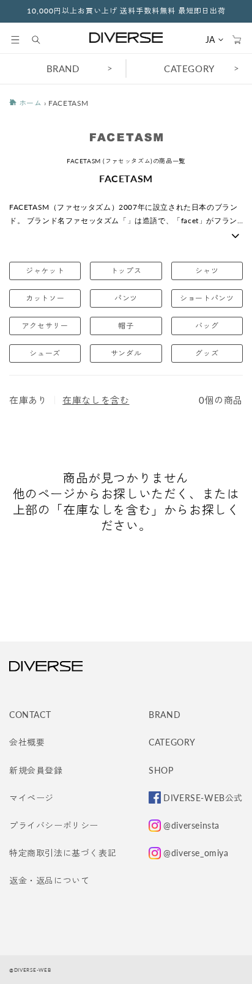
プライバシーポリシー (53, 825)
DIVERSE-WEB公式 (203, 798)
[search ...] (42, 39)
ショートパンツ (207, 298)
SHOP (161, 770)
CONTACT (30, 714)
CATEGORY (189, 68)
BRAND (63, 68)
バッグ (206, 325)
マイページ (31, 798)
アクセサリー (45, 325)
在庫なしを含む (95, 399)
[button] (15, 39)
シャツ (206, 270)
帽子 (125, 325)
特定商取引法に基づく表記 (62, 853)
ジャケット (45, 270)
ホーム (29, 103)
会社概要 (27, 742)
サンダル (126, 353)
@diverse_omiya (195, 853)
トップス (126, 270)
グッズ (206, 353)
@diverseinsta (191, 825)
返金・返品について (49, 880)
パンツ (126, 298)
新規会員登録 (36, 770)
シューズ (44, 353)
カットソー (45, 298)
